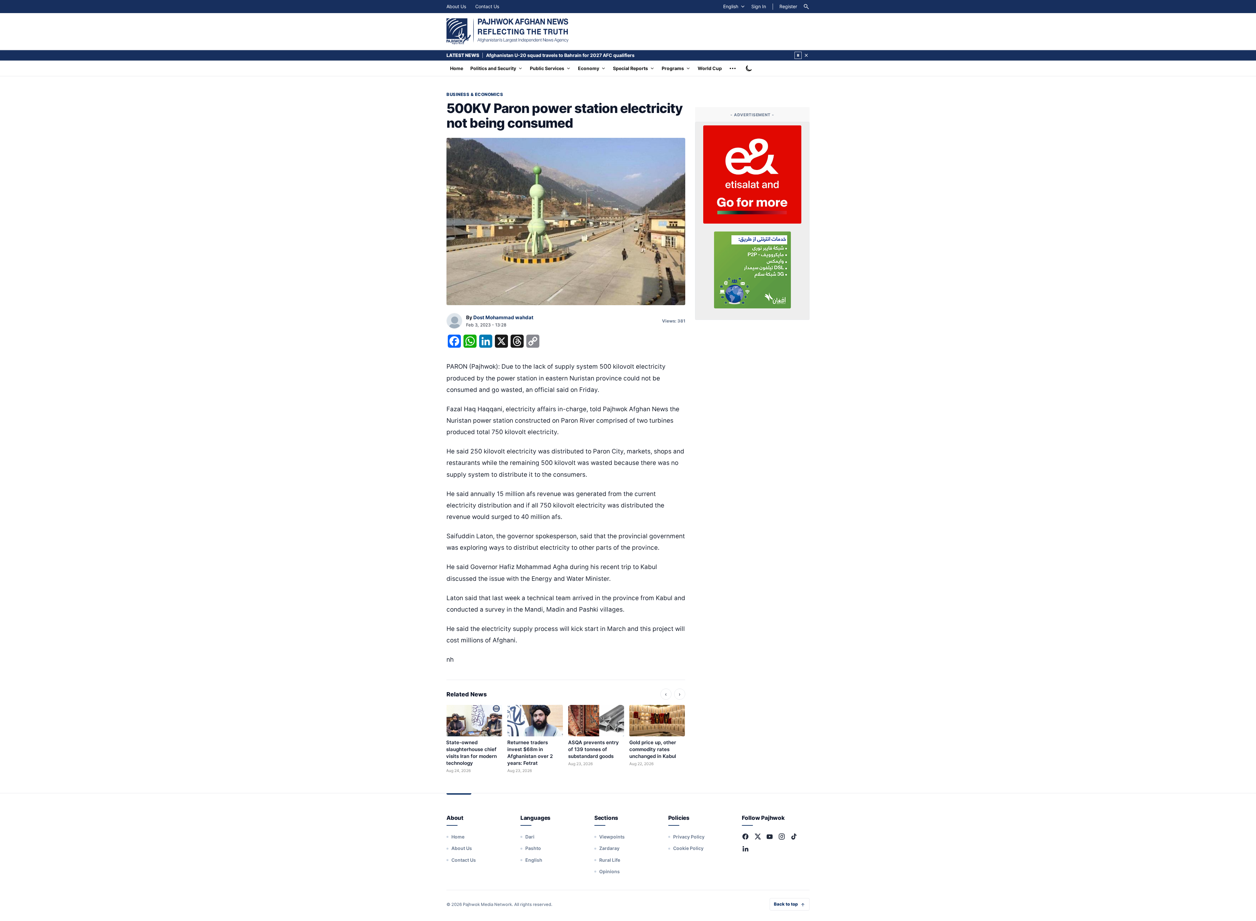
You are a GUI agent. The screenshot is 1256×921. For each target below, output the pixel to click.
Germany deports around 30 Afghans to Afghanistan (545, 55)
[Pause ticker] (798, 55)
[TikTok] (793, 836)
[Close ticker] (806, 55)
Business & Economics (474, 94)
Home (456, 68)
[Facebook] (745, 836)
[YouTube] (769, 836)
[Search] (806, 6)
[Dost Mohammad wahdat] (454, 321)
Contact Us (487, 6)
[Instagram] (781, 836)
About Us (456, 6)
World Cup (710, 68)
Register (788, 6)
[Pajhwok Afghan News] (507, 31)
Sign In (758, 6)
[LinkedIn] (745, 848)
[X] (757, 836)
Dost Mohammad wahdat (503, 317)
